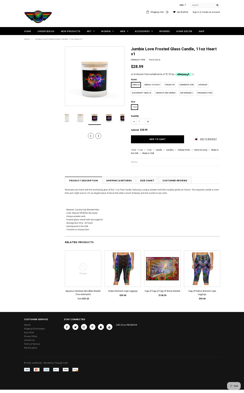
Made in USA (148, 153)
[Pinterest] (92, 327)
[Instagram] (84, 327)
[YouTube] (109, 327)
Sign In (196, 12)
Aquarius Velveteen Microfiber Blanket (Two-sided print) (83, 293)
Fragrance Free (204, 93)
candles (170, 150)
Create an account (211, 12)
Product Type (138, 60)
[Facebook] (67, 327)
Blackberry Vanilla (141, 93)
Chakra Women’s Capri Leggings (123, 291)
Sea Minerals (186, 93)
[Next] (98, 136)
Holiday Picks (184, 150)
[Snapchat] (101, 327)
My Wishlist (182, 12)
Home (27, 39)
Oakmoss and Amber (165, 93)
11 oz (140, 150)
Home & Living (200, 150)
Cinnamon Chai (186, 85)
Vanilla (136, 85)
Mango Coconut (152, 85)
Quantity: (135, 116)
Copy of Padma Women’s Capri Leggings (202, 293)
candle (159, 150)
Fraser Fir (170, 85)
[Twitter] (75, 327)
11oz (134, 107)
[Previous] (91, 136)
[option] (94, 76)
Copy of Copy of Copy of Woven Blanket (162, 291)
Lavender (202, 85)
